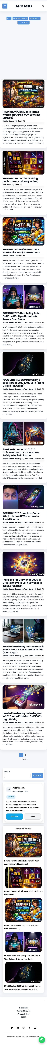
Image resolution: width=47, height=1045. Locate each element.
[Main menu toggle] (4, 6)
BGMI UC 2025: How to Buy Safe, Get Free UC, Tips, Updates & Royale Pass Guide (21, 316)
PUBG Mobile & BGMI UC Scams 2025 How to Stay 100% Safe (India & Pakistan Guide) (23, 383)
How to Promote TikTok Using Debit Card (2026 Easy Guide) (20, 180)
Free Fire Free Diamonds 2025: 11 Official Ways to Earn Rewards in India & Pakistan (22, 582)
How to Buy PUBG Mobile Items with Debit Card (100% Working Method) (21, 114)
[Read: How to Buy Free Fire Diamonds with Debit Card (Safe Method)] (23, 231)
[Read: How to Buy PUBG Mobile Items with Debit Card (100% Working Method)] (23, 93)
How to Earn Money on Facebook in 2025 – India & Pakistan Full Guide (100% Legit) (23, 649)
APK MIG (23, 6)
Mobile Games (20, 18)
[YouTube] (35, 1028)
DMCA (23, 1017)
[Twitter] (12, 1028)
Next (25, 759)
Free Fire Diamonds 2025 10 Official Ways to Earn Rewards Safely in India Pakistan (21, 452)
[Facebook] (29, 1028)
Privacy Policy (23, 1014)
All (8, 18)
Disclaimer (23, 1008)
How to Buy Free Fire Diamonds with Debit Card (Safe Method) (21, 251)
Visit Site (14, 816)
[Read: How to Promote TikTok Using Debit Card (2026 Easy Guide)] (23, 162)
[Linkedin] (18, 1028)
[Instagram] (23, 1028)
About (32, 817)
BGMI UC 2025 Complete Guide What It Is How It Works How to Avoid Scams (21, 516)
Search (7, 771)
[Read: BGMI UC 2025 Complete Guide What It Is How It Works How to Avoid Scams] (23, 497)
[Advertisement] (23, 54)
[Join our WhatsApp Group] (42, 1039)
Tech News (23, 23)
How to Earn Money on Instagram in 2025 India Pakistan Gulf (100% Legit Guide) (23, 716)
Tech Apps (35, 18)
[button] (43, 6)
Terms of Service (23, 1011)
